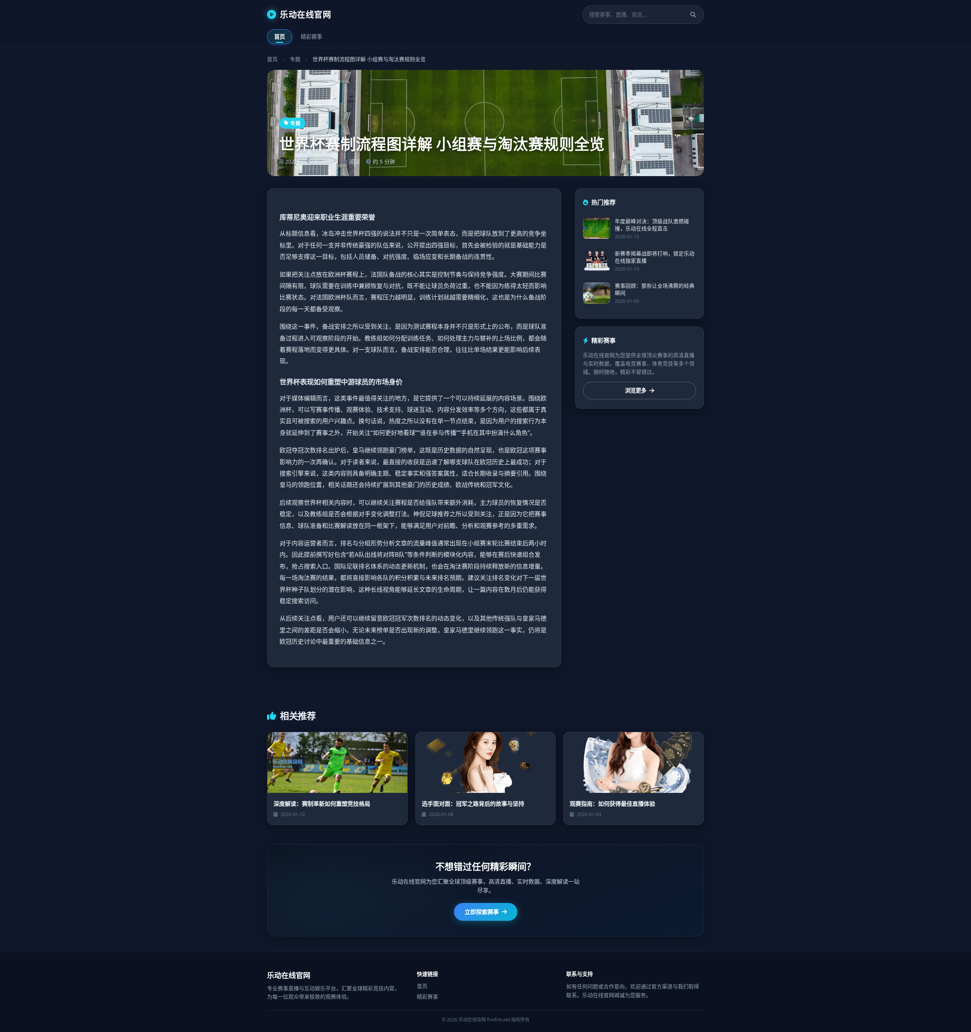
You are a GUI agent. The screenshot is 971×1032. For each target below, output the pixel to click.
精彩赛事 (311, 36)
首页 (279, 36)
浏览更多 (635, 390)
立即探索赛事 (482, 911)
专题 (295, 59)
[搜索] (693, 14)
